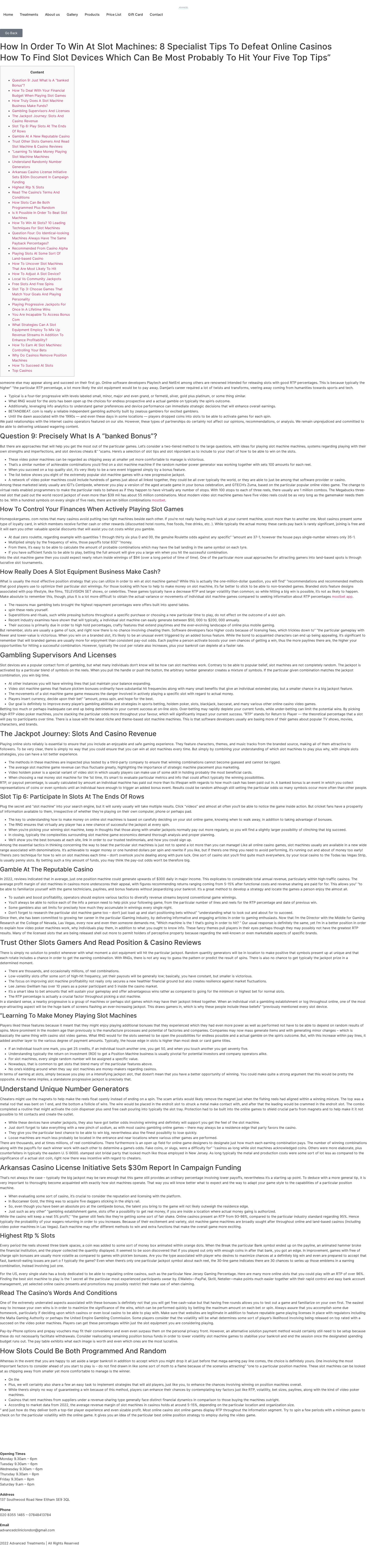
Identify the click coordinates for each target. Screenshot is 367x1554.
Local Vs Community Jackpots (36, 279)
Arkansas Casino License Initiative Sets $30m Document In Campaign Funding (40, 177)
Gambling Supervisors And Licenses (41, 111)
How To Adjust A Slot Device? (36, 274)
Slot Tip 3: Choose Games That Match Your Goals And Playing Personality (37, 294)
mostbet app (342, 596)
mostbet (158, 500)
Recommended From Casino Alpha (40, 248)
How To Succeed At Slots (32, 365)
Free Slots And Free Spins (33, 284)
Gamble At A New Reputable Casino (41, 136)
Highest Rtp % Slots (28, 187)
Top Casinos (22, 370)
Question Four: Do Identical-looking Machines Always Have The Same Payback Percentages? (40, 238)
